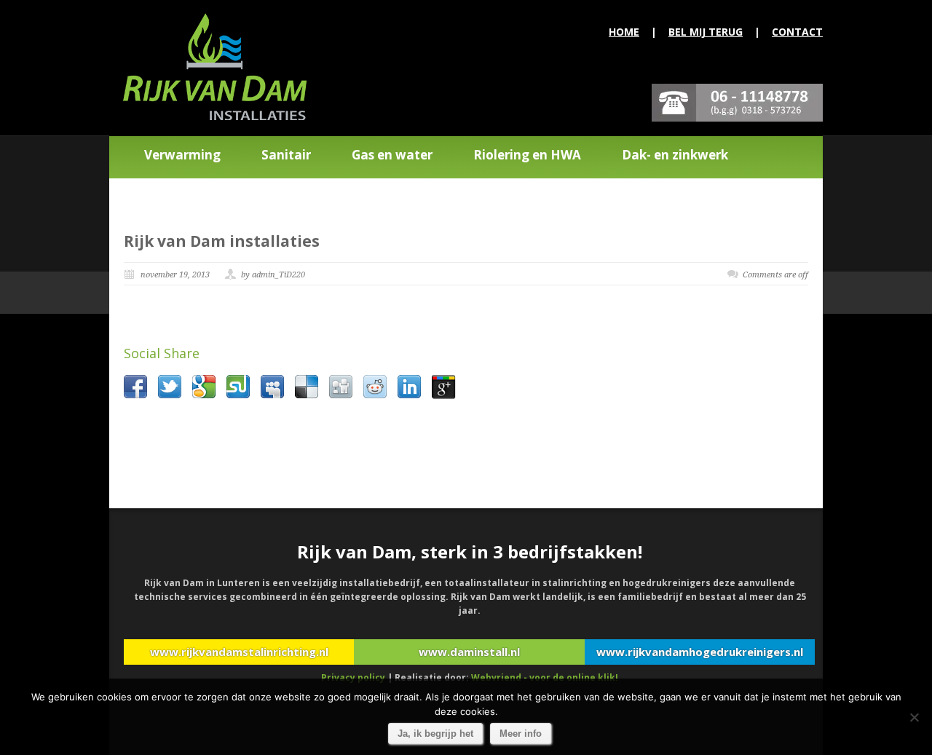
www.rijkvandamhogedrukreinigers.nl (699, 651)
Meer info (520, 733)
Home (624, 32)
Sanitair (286, 154)
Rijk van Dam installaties (222, 241)
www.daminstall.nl (469, 651)
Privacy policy (353, 677)
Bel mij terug (705, 32)
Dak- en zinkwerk (675, 154)
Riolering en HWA (527, 154)
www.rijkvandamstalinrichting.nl (239, 651)
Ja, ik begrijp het (435, 733)
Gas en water (392, 154)
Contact (797, 32)
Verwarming (182, 154)
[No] (914, 717)
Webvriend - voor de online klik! (544, 677)
